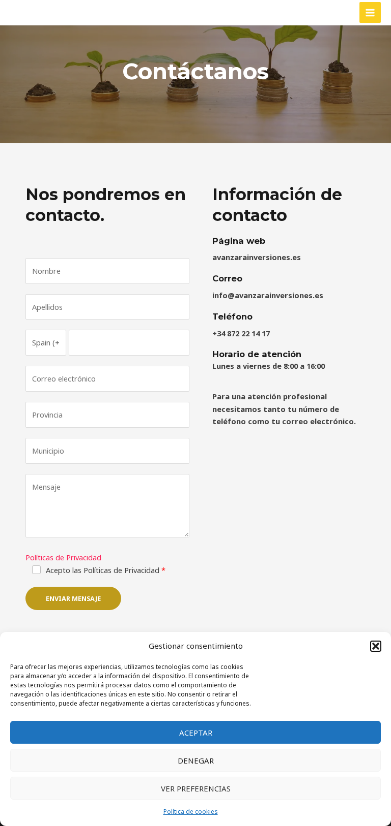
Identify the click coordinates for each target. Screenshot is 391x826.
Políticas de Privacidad (63, 557)
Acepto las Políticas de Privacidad (102, 570)
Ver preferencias (196, 788)
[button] (376, 646)
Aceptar (195, 732)
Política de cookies (190, 811)
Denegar (196, 760)
